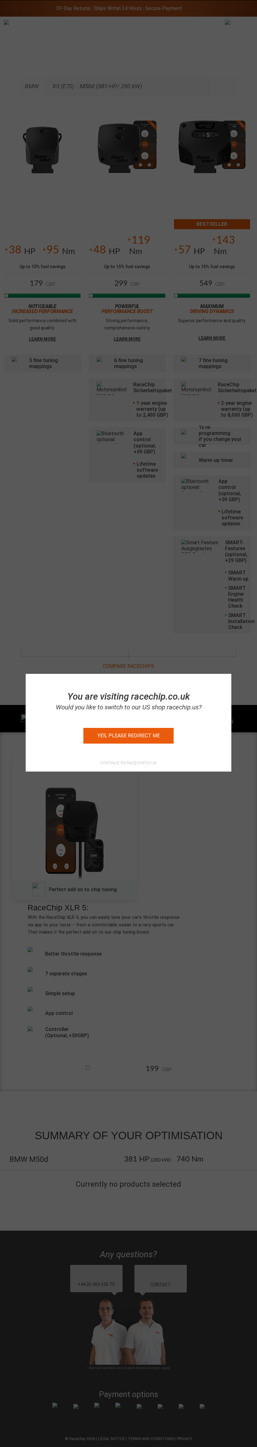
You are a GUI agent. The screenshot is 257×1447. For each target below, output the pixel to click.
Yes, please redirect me (128, 736)
